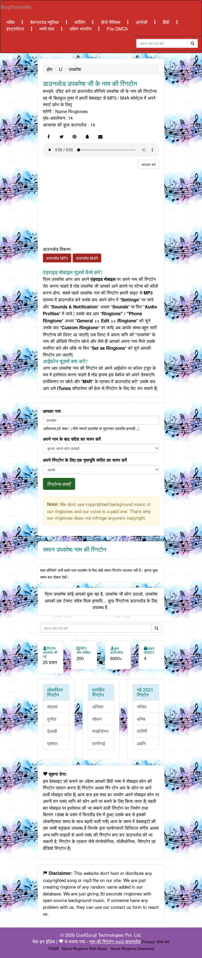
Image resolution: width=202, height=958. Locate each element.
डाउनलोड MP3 (57, 258)
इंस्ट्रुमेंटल (15, 28)
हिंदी (167, 22)
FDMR (53, 948)
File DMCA (117, 28)
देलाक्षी (52, 731)
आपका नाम (52, 411)
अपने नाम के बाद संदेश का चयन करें (72, 439)
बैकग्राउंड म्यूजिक (45, 22)
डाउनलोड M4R (87, 258)
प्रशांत (52, 743)
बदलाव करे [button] (149, 164)
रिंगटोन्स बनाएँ (59, 483)
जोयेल (141, 706)
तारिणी (142, 731)
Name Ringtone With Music (84, 948)
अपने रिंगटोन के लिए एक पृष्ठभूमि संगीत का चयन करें (85, 460)
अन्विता (97, 706)
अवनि (141, 743)
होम (49, 69)
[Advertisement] (101, 205)
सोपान (97, 719)
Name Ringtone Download (132, 948)
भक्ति (11, 22)
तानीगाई (98, 743)
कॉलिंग (80, 22)
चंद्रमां (52, 706)
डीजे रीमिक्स (111, 22)
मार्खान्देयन (100, 731)
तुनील (51, 719)
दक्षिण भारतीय (81, 28)
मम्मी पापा (47, 28)
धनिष (141, 719)
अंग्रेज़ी (142, 22)
